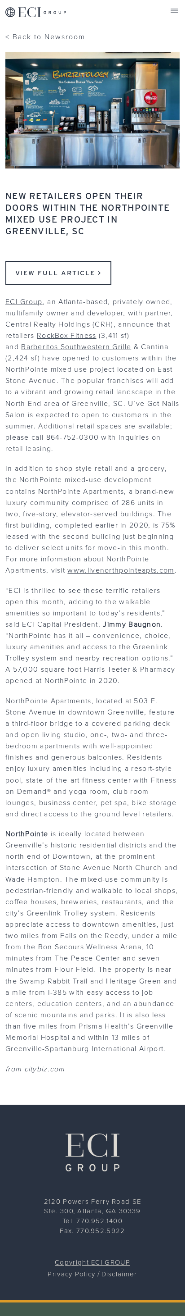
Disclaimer (119, 1274)
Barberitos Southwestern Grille (76, 346)
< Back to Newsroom (45, 36)
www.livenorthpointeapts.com (120, 570)
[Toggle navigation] (174, 10)
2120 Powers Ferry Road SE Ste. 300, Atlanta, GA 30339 (92, 1206)
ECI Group (24, 301)
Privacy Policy (71, 1274)
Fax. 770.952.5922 (92, 1230)
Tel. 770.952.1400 (92, 1220)
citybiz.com (44, 1069)
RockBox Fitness (67, 335)
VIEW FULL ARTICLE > (58, 273)
